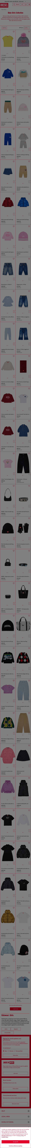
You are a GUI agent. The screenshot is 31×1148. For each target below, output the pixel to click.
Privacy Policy (20, 1135)
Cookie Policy (5, 1137)
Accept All (15, 1141)
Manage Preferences (7, 1135)
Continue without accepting (15, 1145)
